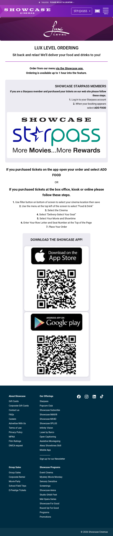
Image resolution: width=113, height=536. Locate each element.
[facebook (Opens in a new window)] (79, 396)
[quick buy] (97, 11)
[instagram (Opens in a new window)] (86, 396)
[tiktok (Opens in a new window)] (102, 396)
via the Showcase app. (70, 68)
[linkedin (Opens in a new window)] (94, 396)
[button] (56, 29)
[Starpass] (81, 11)
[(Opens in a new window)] (56, 278)
